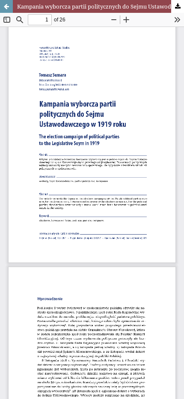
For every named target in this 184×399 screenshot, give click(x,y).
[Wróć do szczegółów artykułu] (6, 6)
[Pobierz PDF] (177, 6)
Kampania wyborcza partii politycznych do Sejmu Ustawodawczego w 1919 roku (100, 6)
